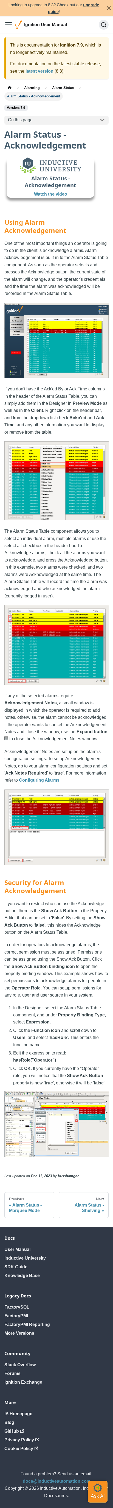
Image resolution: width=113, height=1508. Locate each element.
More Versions (19, 1333)
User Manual (17, 1249)
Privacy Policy (19, 1440)
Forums (12, 1373)
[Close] (109, 8)
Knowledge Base (22, 1275)
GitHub (11, 1431)
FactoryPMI (16, 1315)
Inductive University (25, 1258)
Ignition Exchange (23, 1382)
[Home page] (9, 88)
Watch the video (50, 194)
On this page (20, 120)
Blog (9, 1422)
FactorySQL (16, 1307)
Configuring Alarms (39, 780)
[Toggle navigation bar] (8, 25)
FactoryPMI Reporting (27, 1324)
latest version (39, 71)
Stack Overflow (20, 1364)
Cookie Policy (18, 1448)
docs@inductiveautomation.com (57, 1481)
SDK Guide (15, 1267)
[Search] (104, 25)
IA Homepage (18, 1413)
